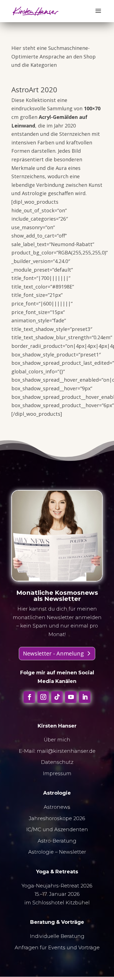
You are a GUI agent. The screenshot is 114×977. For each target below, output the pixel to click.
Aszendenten (71, 830)
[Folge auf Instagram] (43, 697)
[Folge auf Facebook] (29, 697)
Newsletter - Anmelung (53, 653)
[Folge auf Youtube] (71, 697)
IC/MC (33, 830)
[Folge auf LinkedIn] (84, 697)
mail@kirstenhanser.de (66, 751)
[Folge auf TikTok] (57, 697)
